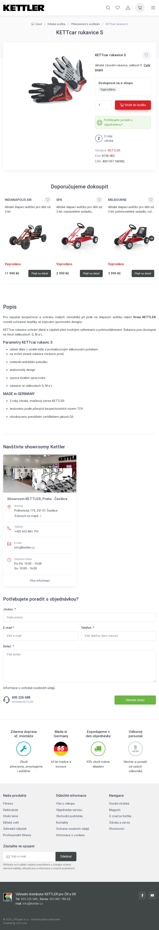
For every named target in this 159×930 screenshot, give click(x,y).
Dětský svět (11, 822)
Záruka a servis (119, 822)
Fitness (8, 803)
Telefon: (87, 627)
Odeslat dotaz (135, 700)
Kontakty (62, 822)
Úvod (38, 24)
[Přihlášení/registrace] (128, 7)
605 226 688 (21, 697)
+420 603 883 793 (26, 531)
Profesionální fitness (17, 835)
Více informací (40, 580)
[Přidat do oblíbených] (146, 55)
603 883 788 (57, 899)
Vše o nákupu (65, 803)
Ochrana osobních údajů (72, 829)
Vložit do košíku (135, 105)
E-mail (8, 627)
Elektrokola (10, 810)
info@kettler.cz (24, 547)
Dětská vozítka (56, 24)
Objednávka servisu (69, 810)
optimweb (21, 923)
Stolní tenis (10, 816)
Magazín (114, 810)
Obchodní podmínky (69, 816)
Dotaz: (8, 646)
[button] (151, 238)
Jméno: (9, 609)
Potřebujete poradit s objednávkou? (118, 122)
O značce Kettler (120, 816)
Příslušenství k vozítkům (85, 24)
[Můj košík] (140, 7)
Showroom (116, 829)
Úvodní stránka (119, 803)
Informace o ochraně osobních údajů (29, 688)
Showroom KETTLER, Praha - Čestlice (37, 499)
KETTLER (114, 150)
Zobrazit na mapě (26, 516)
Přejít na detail (39, 273)
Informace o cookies (70, 835)
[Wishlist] (117, 7)
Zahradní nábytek (14, 829)
